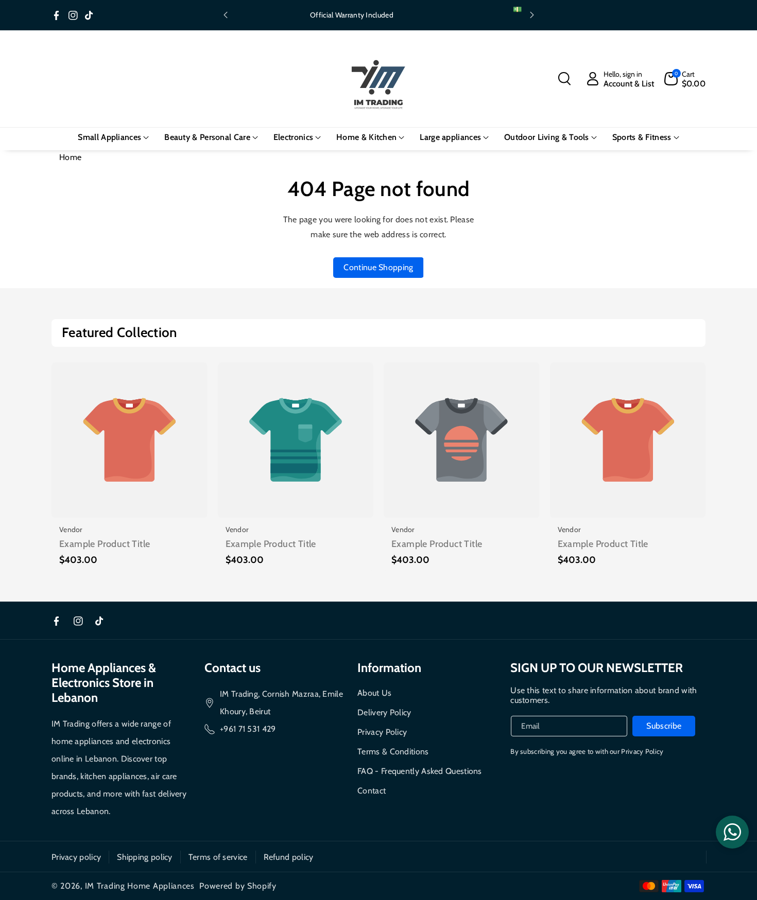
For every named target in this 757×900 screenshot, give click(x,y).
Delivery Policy (384, 712)
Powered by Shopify (238, 886)
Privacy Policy (382, 732)
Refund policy (289, 857)
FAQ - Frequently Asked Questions (419, 771)
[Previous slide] (225, 15)
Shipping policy (145, 857)
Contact (371, 791)
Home (70, 157)
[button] (564, 78)
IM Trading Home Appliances (140, 886)
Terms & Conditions (392, 751)
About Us (374, 693)
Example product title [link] (104, 544)
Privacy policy (76, 857)
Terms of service (218, 857)
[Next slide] (532, 15)
